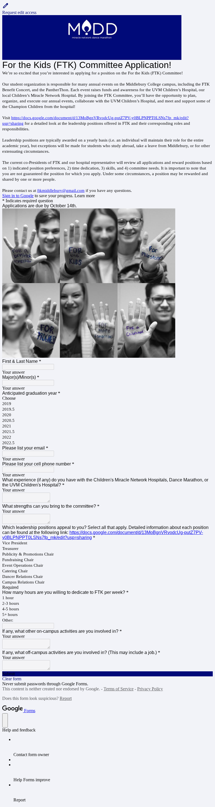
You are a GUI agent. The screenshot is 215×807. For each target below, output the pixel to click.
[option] (107, 398)
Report (66, 698)
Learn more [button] (84, 195)
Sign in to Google (18, 195)
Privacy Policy (150, 688)
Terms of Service (119, 688)
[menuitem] (113, 747)
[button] (107, 8)
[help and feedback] (5, 720)
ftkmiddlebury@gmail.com (61, 190)
